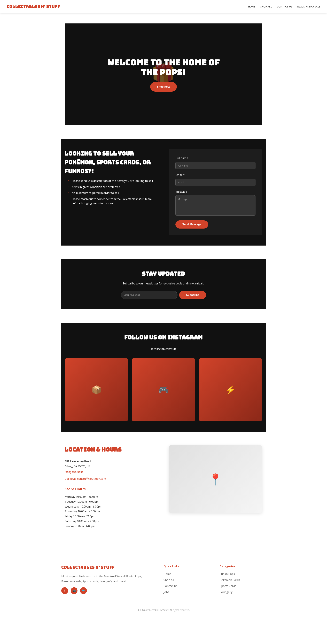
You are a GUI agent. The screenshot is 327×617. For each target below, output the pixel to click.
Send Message (191, 224)
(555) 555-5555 (74, 472)
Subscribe (192, 294)
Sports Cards (228, 586)
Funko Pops (227, 574)
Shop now (163, 87)
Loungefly (226, 592)
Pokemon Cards (230, 580)
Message (181, 192)
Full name (181, 158)
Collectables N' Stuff (33, 6)
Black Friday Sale (308, 6)
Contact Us (284, 6)
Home (251, 6)
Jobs (166, 592)
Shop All (266, 6)
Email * (180, 175)
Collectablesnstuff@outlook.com (85, 479)
